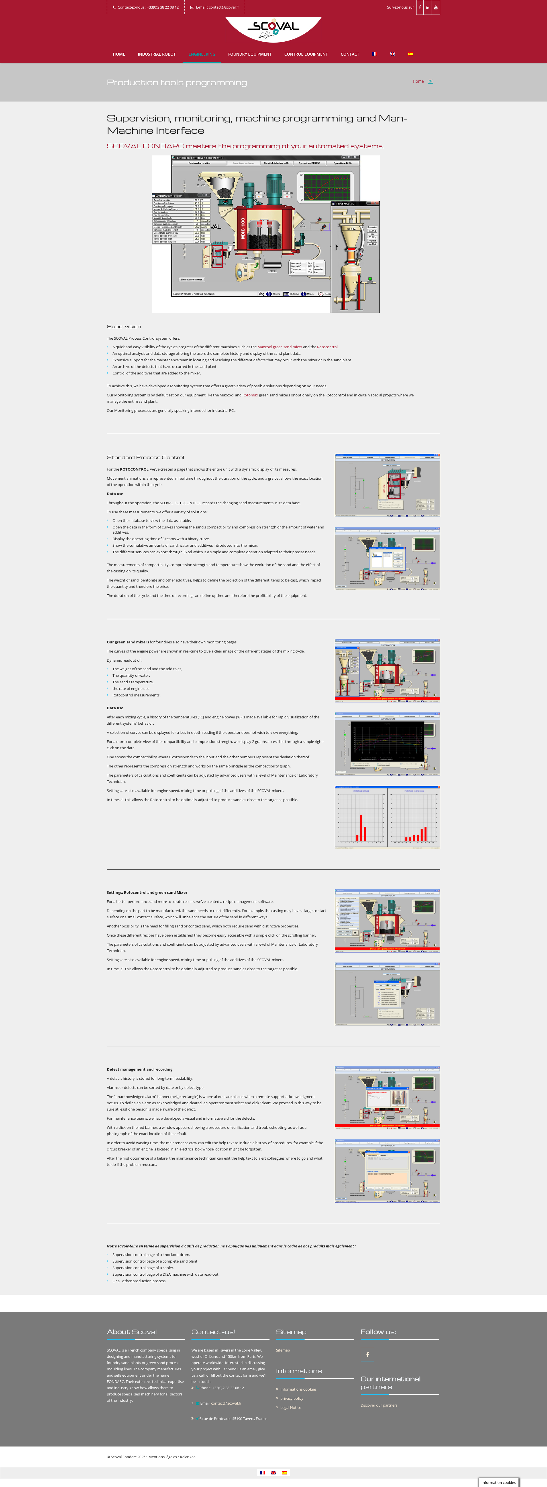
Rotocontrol (327, 346)
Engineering (202, 54)
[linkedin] (428, 7)
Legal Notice (290, 1407)
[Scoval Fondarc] (273, 30)
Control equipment (306, 54)
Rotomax (250, 395)
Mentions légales (162, 1456)
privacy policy (291, 1398)
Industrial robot (157, 54)
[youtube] (436, 7)
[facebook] (420, 7)
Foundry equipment (250, 54)
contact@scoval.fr (226, 1403)
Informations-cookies (298, 1389)
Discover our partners (379, 1405)
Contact (350, 54)
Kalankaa (187, 1456)
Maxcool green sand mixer (280, 346)
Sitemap (283, 1350)
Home (119, 54)
